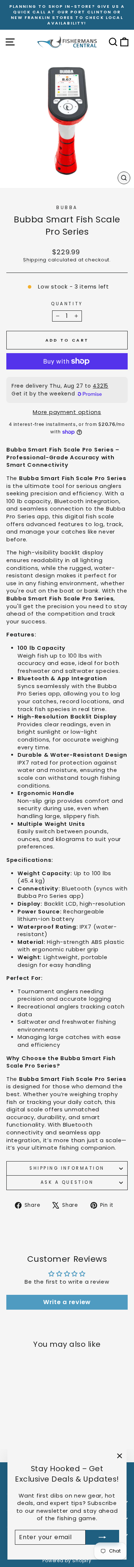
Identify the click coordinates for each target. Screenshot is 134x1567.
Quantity (67, 304)
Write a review (67, 1302)
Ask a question (67, 1182)
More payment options (67, 412)
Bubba (67, 208)
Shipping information (67, 1168)
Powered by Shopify (66, 1560)
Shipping (35, 260)
